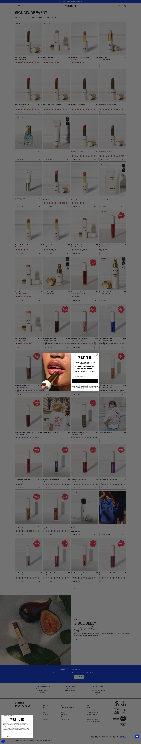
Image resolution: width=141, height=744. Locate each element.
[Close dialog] (97, 355)
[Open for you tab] (137, 736)
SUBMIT (85, 381)
